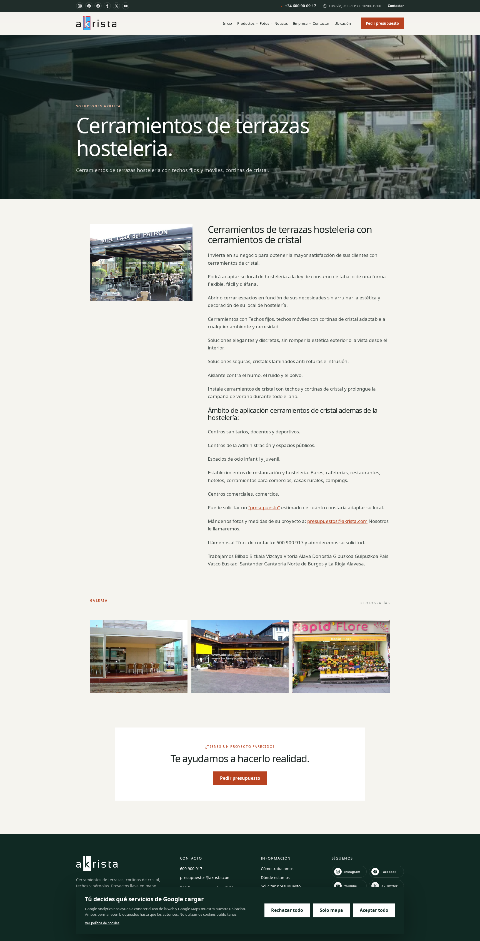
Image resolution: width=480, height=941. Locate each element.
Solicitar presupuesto (281, 886)
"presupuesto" (264, 507)
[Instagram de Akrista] (79, 5)
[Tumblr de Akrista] (107, 5)
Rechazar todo (287, 910)
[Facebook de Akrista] (98, 5)
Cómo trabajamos (277, 868)
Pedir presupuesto (382, 23)
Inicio (227, 23)
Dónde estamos (275, 877)
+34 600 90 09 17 (298, 5)
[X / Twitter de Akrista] (116, 5)
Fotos (264, 23)
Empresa (300, 23)
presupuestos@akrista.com (337, 521)
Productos (245, 23)
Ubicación (342, 23)
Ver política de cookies (102, 923)
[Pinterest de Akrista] (88, 5)
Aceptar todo (374, 910)
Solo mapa (331, 910)
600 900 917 (191, 868)
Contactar (396, 5)
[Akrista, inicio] (96, 23)
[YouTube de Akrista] (125, 5)
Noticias (281, 23)
